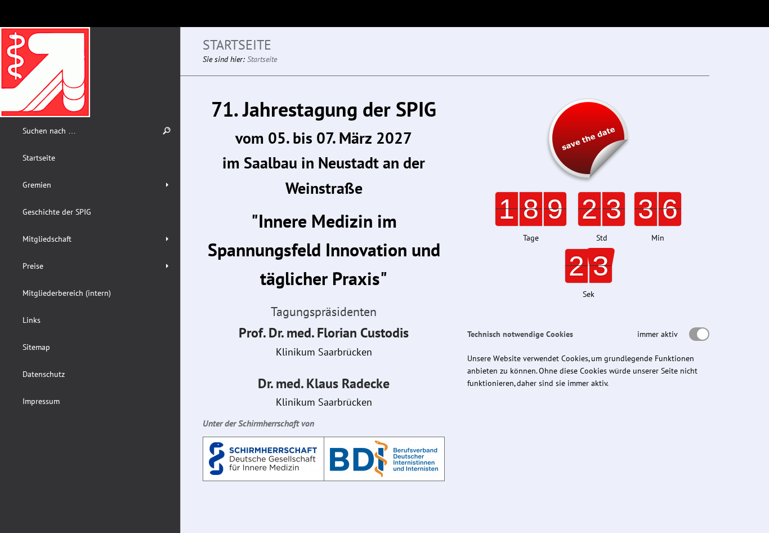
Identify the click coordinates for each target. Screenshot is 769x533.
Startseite (39, 158)
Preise (33, 266)
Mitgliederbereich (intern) (67, 293)
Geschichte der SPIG (57, 212)
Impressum (41, 401)
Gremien (37, 185)
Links (32, 320)
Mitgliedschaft (47, 239)
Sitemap (36, 347)
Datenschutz (44, 374)
